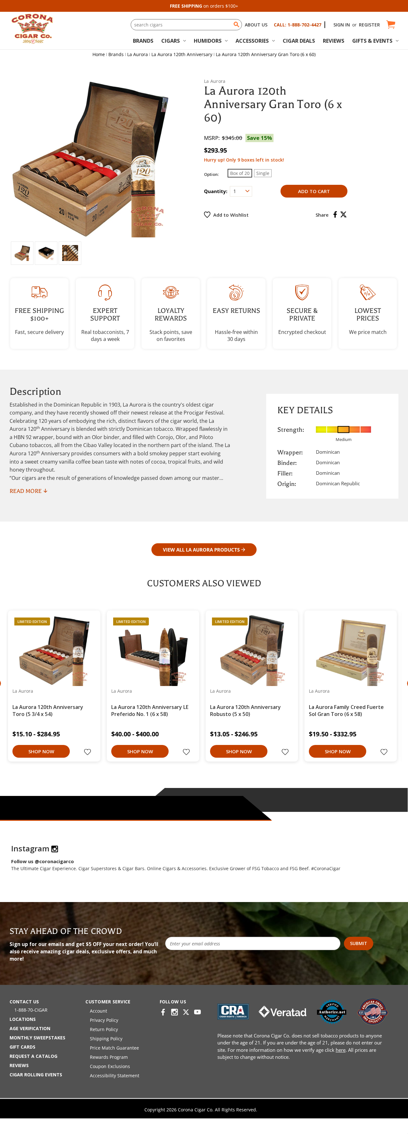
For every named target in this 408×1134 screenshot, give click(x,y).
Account (98, 1011)
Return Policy (104, 1029)
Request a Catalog (33, 1056)
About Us (256, 25)
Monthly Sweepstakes (37, 1038)
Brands (143, 40)
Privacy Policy (104, 1020)
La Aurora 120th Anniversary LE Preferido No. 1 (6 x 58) (149, 711)
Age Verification (30, 1028)
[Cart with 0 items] (390, 24)
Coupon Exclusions (110, 1066)
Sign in (341, 25)
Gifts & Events (372, 40)
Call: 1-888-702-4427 (297, 25)
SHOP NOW (41, 751)
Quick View (51, 650)
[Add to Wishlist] (88, 752)
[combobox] (186, 24)
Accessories (252, 40)
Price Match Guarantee (114, 1048)
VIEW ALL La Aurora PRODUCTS (201, 549)
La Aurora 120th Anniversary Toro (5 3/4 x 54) (47, 711)
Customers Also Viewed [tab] (204, 583)
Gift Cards (22, 1047)
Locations (23, 1019)
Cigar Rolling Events (36, 1075)
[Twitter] (343, 214)
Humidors (208, 40)
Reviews (333, 40)
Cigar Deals (299, 40)
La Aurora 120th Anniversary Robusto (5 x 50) (245, 711)
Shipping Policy (106, 1039)
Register (369, 25)
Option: (211, 174)
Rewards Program (109, 1057)
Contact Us (24, 1002)
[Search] (236, 24)
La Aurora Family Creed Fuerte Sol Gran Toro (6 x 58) (346, 711)
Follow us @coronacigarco (42, 861)
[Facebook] (335, 214)
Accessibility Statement (114, 1076)
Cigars (170, 40)
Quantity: (215, 191)
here (341, 1050)
